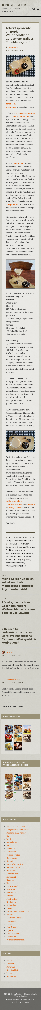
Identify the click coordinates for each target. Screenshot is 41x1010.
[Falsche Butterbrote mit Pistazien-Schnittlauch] (9, 794)
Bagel (9, 836)
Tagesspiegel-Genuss (25, 113)
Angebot (10, 963)
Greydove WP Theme (20, 1002)
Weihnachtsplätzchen (16, 566)
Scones (9, 924)
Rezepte (10, 541)
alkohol (12, 544)
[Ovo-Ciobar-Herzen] (18, 746)
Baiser (26, 544)
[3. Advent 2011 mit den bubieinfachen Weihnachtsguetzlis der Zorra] (9, 786)
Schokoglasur (16, 556)
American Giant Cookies (16, 826)
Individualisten (13, 867)
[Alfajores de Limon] (18, 794)
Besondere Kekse (16, 538)
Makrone (19, 553)
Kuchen (9, 883)
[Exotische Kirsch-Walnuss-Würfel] (27, 786)
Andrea (10, 652)
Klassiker (10, 880)
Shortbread (11, 927)
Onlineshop (11, 905)
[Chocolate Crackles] (27, 737)
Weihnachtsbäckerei (23, 541)
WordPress (27, 999)
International (12, 870)
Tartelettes (11, 936)
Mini (7, 556)
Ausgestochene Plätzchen (17, 829)
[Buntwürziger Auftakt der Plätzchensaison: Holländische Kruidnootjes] (18, 777)
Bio (7, 845)
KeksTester (14, 5)
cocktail (16, 550)
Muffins (9, 896)
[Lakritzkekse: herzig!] (18, 737)
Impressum (11, 976)
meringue (28, 553)
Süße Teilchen (12, 933)
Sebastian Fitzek (21, 116)
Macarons (29, 538)
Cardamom (11, 547)
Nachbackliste (12, 970)
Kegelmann (13, 204)
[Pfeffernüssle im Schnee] (18, 803)
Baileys (19, 544)
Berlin (9, 839)
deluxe (24, 550)
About (9, 960)
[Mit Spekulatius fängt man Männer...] (18, 729)
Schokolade (11, 921)
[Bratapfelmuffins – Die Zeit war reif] (27, 803)
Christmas (21, 547)
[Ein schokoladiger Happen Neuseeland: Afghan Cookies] (9, 729)
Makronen (11, 892)
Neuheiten (11, 902)
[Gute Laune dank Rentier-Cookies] (9, 777)
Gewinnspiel (11, 858)
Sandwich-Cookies (14, 918)
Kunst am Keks (12, 886)
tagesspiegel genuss (21, 560)
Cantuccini (11, 851)
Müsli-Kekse (11, 899)
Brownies (10, 848)
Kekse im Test (12, 874)
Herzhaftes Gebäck (14, 864)
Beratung (10, 967)
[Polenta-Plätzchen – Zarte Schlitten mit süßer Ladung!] (9, 803)
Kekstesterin (12, 47)
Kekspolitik (11, 877)
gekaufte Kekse (13, 855)
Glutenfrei (10, 861)
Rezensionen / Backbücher (17, 911)
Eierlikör (30, 504)
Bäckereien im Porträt (16, 833)
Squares (10, 930)
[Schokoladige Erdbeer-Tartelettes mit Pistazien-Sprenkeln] (9, 737)
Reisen (9, 908)
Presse (9, 973)
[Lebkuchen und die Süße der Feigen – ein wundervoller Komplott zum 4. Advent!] (27, 777)
